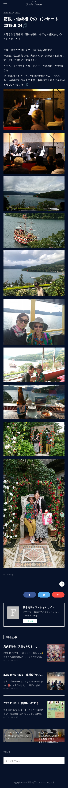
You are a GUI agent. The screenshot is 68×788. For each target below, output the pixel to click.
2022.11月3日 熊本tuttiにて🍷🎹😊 (24, 703)
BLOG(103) (8, 574)
